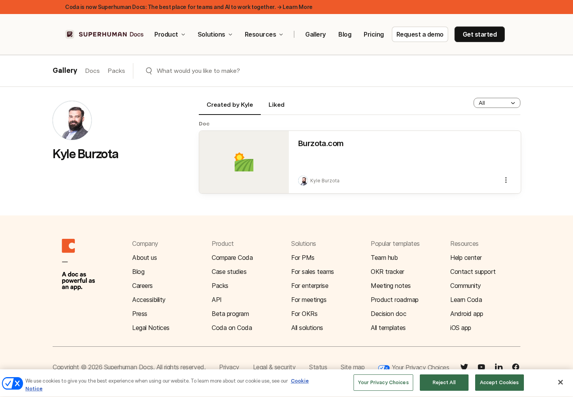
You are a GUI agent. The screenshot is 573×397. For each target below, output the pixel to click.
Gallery (315, 34)
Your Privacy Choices (419, 367)
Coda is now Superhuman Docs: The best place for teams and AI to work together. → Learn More (189, 7)
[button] (497, 103)
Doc (204, 123)
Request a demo (420, 34)
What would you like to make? (198, 70)
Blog (344, 34)
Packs (116, 70)
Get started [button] (480, 34)
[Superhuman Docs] (105, 34)
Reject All (444, 382)
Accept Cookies (499, 382)
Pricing (374, 34)
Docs (92, 70)
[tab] (230, 108)
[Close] (560, 382)
